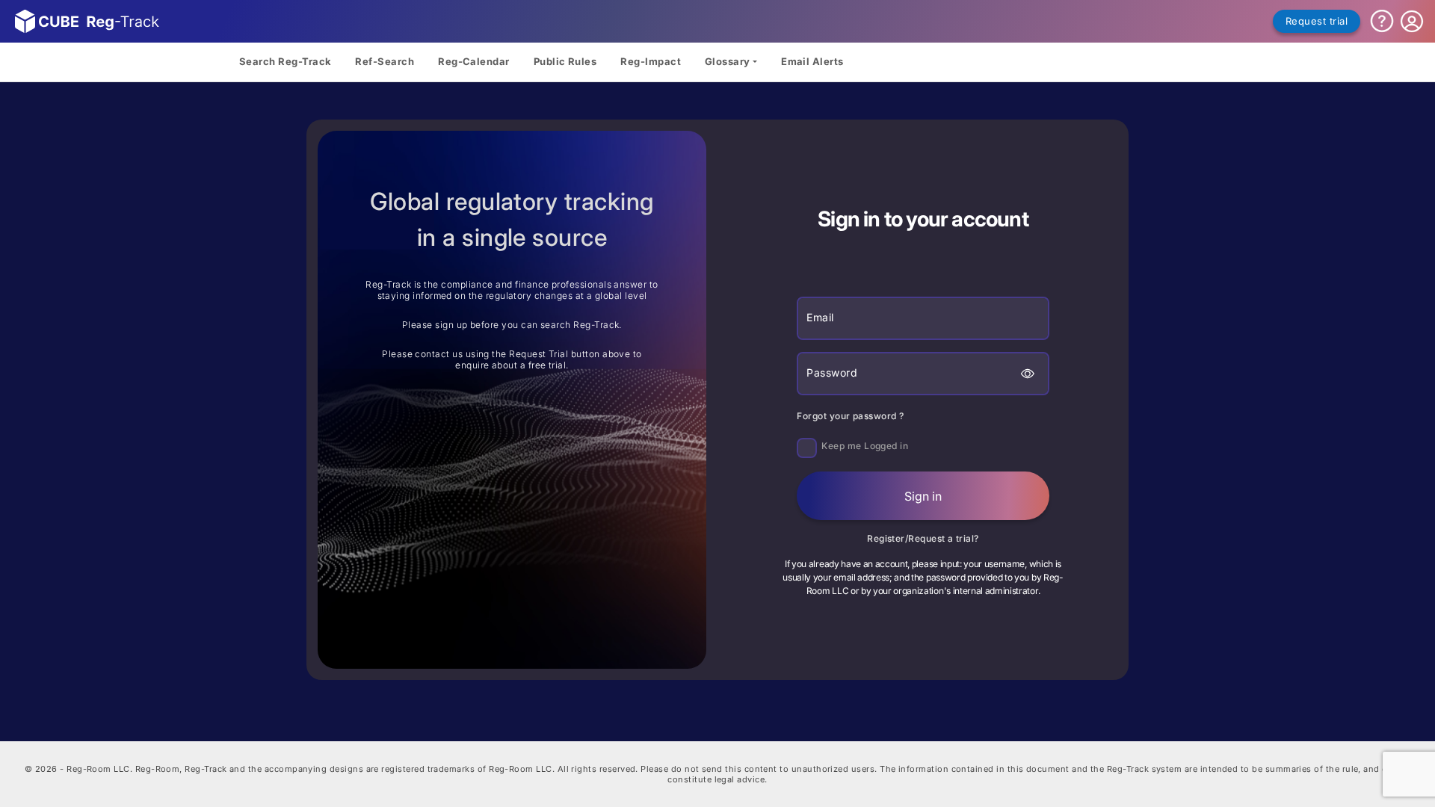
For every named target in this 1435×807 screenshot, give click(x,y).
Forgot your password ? (850, 415)
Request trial (1317, 21)
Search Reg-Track (285, 61)
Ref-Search (384, 61)
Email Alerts (812, 61)
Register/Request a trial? (923, 538)
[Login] (1412, 22)
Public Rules (565, 61)
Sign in (923, 496)
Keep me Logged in (864, 445)
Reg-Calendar (474, 61)
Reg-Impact (650, 61)
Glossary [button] (727, 61)
